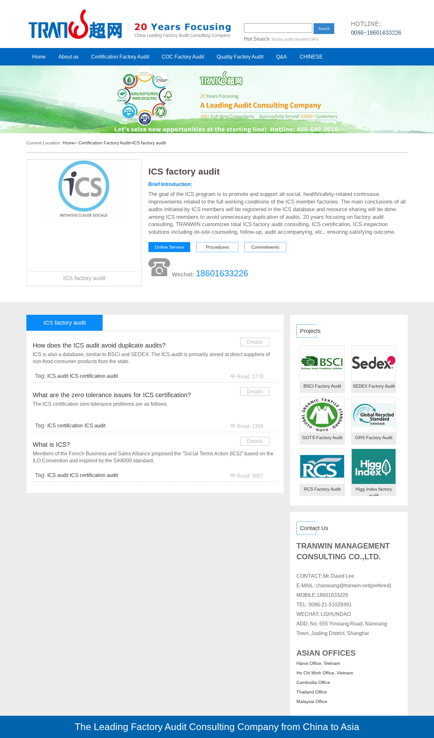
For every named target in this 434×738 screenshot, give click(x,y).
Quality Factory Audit (240, 56)
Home (39, 56)
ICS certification (65, 425)
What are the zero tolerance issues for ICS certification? (112, 394)
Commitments (265, 247)
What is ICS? (51, 444)
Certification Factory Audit (120, 56)
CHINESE (311, 56)
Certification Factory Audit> (105, 142)
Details (255, 342)
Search (324, 28)
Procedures (217, 247)
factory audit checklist (290, 39)
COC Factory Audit (183, 56)
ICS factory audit (149, 142)
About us (68, 56)
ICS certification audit (94, 376)
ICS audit (57, 376)
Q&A (281, 56)
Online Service (169, 247)
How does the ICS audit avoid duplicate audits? (99, 345)
